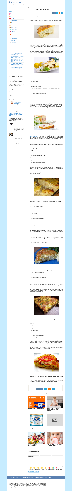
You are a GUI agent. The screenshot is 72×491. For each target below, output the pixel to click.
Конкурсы (13, 40)
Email (41, 453)
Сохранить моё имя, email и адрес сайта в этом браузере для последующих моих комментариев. (45, 469)
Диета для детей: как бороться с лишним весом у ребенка (54, 427)
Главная (15, 126)
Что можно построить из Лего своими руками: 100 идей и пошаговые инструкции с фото (16, 92)
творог (40, 47)
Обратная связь (14, 42)
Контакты (50, 477)
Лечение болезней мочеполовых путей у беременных (18, 102)
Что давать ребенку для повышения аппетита (34, 445)
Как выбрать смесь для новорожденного (33, 427)
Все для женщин (14, 33)
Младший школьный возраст (18, 138)
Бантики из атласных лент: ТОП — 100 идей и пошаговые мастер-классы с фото (16, 114)
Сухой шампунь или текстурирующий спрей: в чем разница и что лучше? (16, 53)
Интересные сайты (14, 44)
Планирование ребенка (15, 11)
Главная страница (31, 7)
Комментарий (31, 456)
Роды (12, 16)
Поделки (10, 95)
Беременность (14, 13)
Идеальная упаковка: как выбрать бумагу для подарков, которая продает (17, 60)
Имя (29, 453)
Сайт (52, 453)
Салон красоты (14, 27)
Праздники (13, 31)
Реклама (18, 477)
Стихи (12, 22)
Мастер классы (14, 38)
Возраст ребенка (14, 20)
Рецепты (13, 36)
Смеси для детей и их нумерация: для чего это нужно (54, 445)
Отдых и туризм (14, 29)
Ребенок (12, 18)
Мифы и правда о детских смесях (36, 408)
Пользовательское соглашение (41, 477)
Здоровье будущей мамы (18, 104)
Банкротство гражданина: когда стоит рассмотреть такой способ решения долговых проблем (16, 68)
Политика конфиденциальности (27, 477)
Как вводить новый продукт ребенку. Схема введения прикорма (53, 409)
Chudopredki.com (15, 2)
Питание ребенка (43, 11)
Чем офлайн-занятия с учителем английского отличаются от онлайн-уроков (17, 64)
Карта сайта (12, 477)
